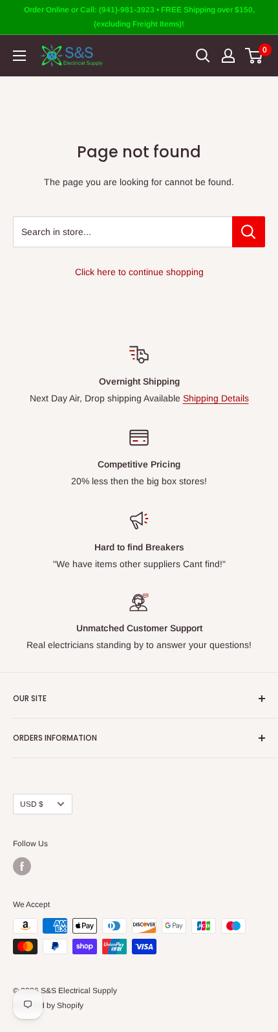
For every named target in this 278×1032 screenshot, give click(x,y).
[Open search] (203, 56)
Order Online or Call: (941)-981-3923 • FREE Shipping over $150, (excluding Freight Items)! (139, 16)
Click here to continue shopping (139, 272)
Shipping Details (216, 398)
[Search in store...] (248, 231)
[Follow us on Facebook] (22, 866)
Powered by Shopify (48, 1005)
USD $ (31, 804)
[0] (254, 55)
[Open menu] (19, 55)
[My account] (228, 56)
